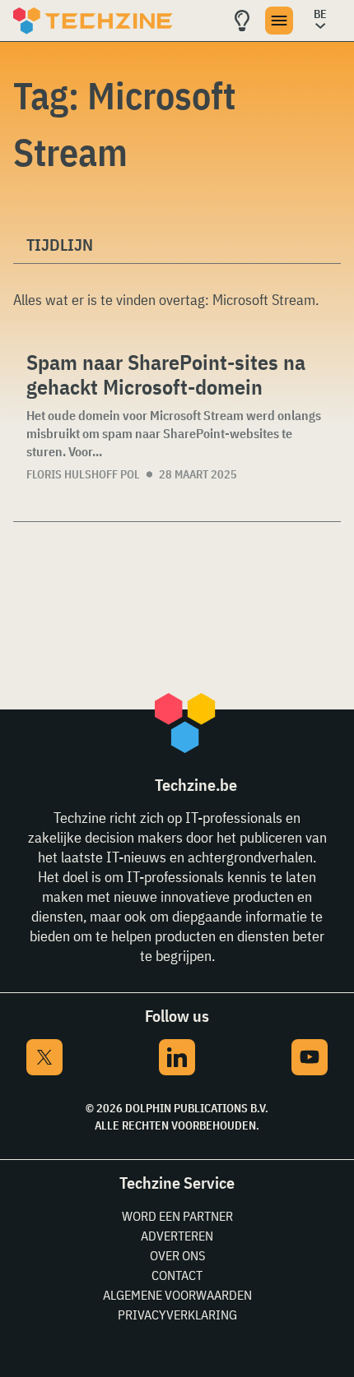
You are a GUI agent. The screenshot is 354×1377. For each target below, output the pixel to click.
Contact (177, 1275)
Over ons (177, 1255)
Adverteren (177, 1235)
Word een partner (177, 1216)
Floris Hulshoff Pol (83, 474)
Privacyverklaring (177, 1314)
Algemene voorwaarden (177, 1295)
